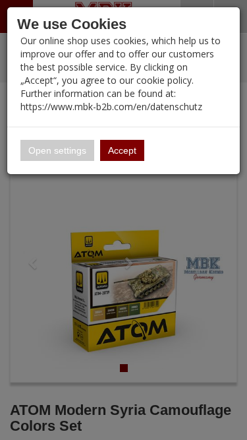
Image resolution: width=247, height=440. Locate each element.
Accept (122, 150)
